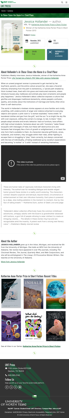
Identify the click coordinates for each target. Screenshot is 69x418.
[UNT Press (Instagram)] (15, 387)
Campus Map (47, 408)
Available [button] (59, 56)
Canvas (17, 408)
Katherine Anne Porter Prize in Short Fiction (49, 24)
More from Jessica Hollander (13, 262)
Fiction (33, 35)
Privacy (25, 412)
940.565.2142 (14, 375)
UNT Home (60, 412)
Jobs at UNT (56, 408)
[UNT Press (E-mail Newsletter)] (20, 387)
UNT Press (6, 6)
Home (3, 11)
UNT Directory (36, 408)
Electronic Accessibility (36, 412)
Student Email (25, 408)
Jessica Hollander (36, 21)
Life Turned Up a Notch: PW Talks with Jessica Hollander (35, 78)
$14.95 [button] (34, 51)
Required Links (50, 412)
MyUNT (10, 408)
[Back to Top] (34, 66)
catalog (10, 11)
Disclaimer (8, 412)
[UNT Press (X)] (11, 387)
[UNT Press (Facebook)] (7, 387)
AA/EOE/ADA (17, 412)
